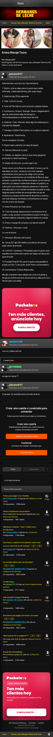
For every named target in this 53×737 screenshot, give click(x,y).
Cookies (41, 723)
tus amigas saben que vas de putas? (18, 562)
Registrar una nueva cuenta (27, 436)
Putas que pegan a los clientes (16, 496)
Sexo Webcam (20, 4)
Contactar (32, 723)
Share (12, 469)
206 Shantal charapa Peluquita (16, 597)
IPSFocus (22, 723)
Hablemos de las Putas (12, 572)
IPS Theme (13, 723)
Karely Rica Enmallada (12, 652)
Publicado (22, 77)
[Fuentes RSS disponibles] (49, 734)
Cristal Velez (8, 582)
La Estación (32, 532)
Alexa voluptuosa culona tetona (16, 511)
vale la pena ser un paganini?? (16, 636)
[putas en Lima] (26, 13)
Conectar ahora (26, 453)
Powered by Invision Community (26, 728)
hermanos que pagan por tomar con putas (20, 615)
